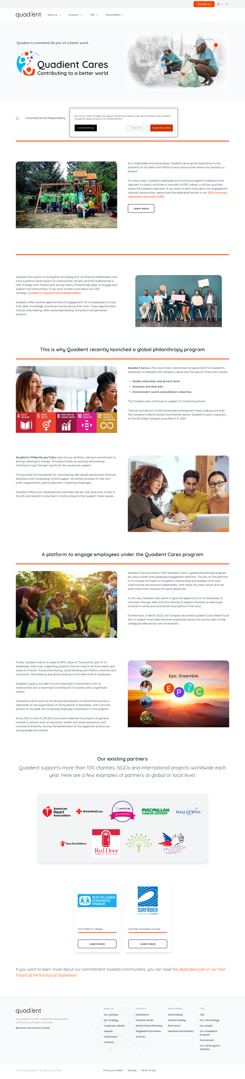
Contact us (204, 4)
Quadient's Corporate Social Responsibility (54, 293)
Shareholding (175, 1014)
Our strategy (111, 1020)
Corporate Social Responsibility (45, 118)
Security (132, 1070)
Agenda (108, 1031)
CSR (202, 1014)
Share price (174, 1025)
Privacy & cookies (113, 1070)
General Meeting (177, 1020)
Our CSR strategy (209, 1020)
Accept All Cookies (161, 128)
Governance (110, 1036)
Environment (207, 1040)
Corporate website (114, 1025)
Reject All (136, 128)
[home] (28, 14)
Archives (140, 1036)
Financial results (144, 1020)
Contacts (109, 1042)
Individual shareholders (181, 1031)
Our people (206, 1025)
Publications (142, 1014)
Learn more (141, 208)
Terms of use (148, 1070)
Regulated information (148, 1031)
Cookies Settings (85, 128)
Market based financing (149, 1025)
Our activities (111, 1014)
